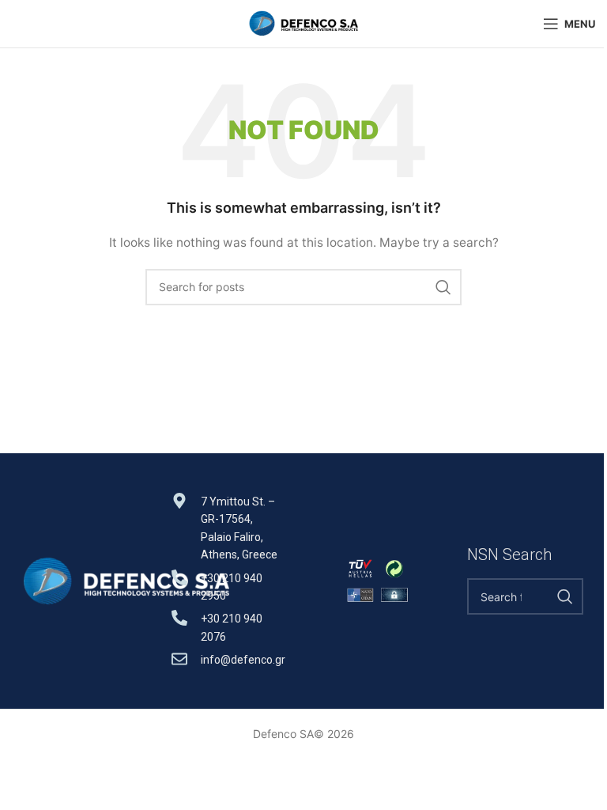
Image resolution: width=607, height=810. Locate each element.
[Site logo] (303, 22)
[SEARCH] (443, 287)
